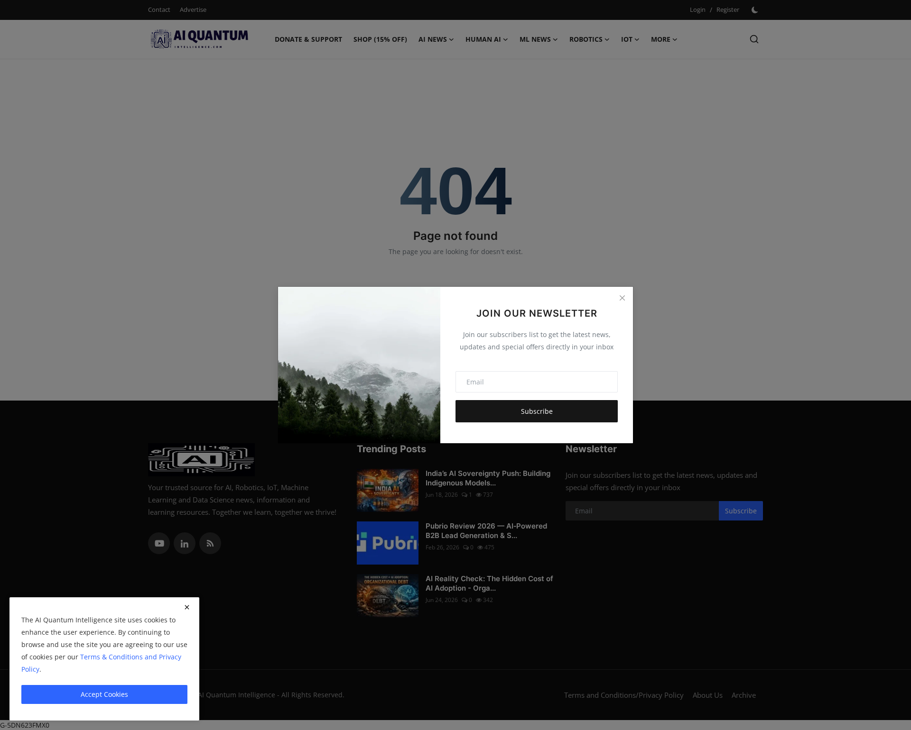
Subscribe (537, 411)
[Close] (622, 297)
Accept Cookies (104, 694)
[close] (187, 607)
